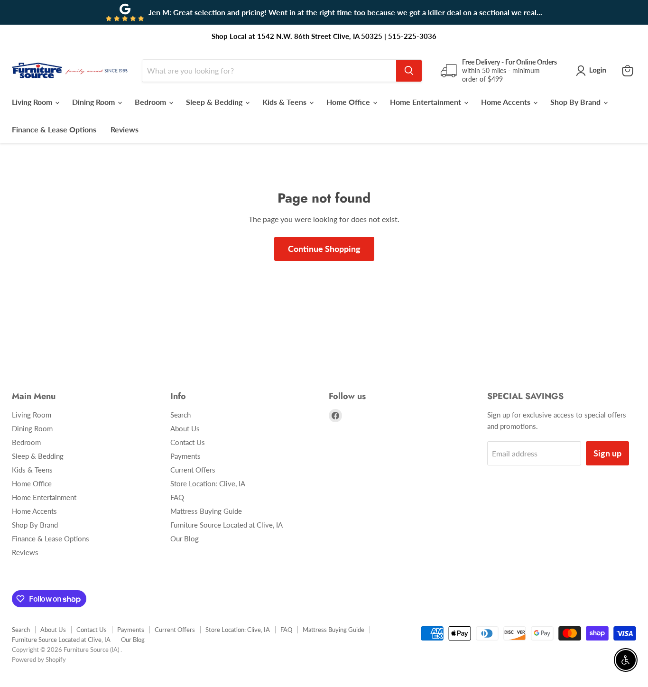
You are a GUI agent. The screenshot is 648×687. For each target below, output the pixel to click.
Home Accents (506, 101)
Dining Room (94, 101)
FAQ (177, 497)
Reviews (125, 129)
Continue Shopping (324, 248)
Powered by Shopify (39, 659)
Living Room (33, 101)
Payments (185, 456)
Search (180, 414)
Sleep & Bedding (215, 101)
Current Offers (192, 469)
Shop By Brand (576, 101)
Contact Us (187, 442)
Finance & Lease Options (54, 129)
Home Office (349, 101)
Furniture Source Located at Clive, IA (226, 524)
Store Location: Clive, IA (207, 483)
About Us (185, 428)
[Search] (409, 71)
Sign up (607, 453)
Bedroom (151, 101)
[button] (593, 70)
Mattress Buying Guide (206, 511)
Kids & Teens (285, 101)
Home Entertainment (426, 101)
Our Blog (184, 538)
